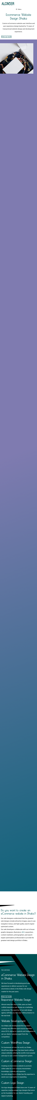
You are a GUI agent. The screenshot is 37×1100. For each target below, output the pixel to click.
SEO (23, 932)
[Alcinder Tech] (8, 4)
